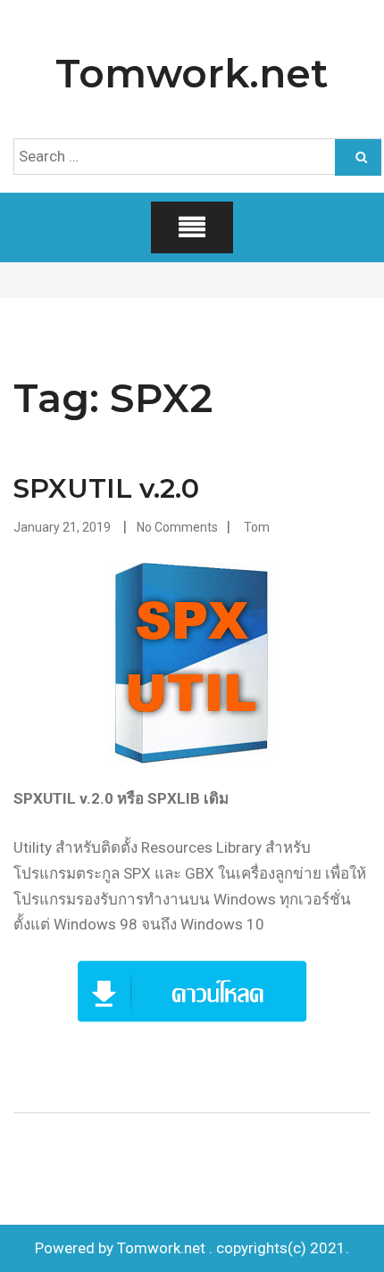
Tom (257, 527)
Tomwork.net (192, 73)
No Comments (177, 527)
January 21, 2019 (62, 527)
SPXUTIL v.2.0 (106, 488)
